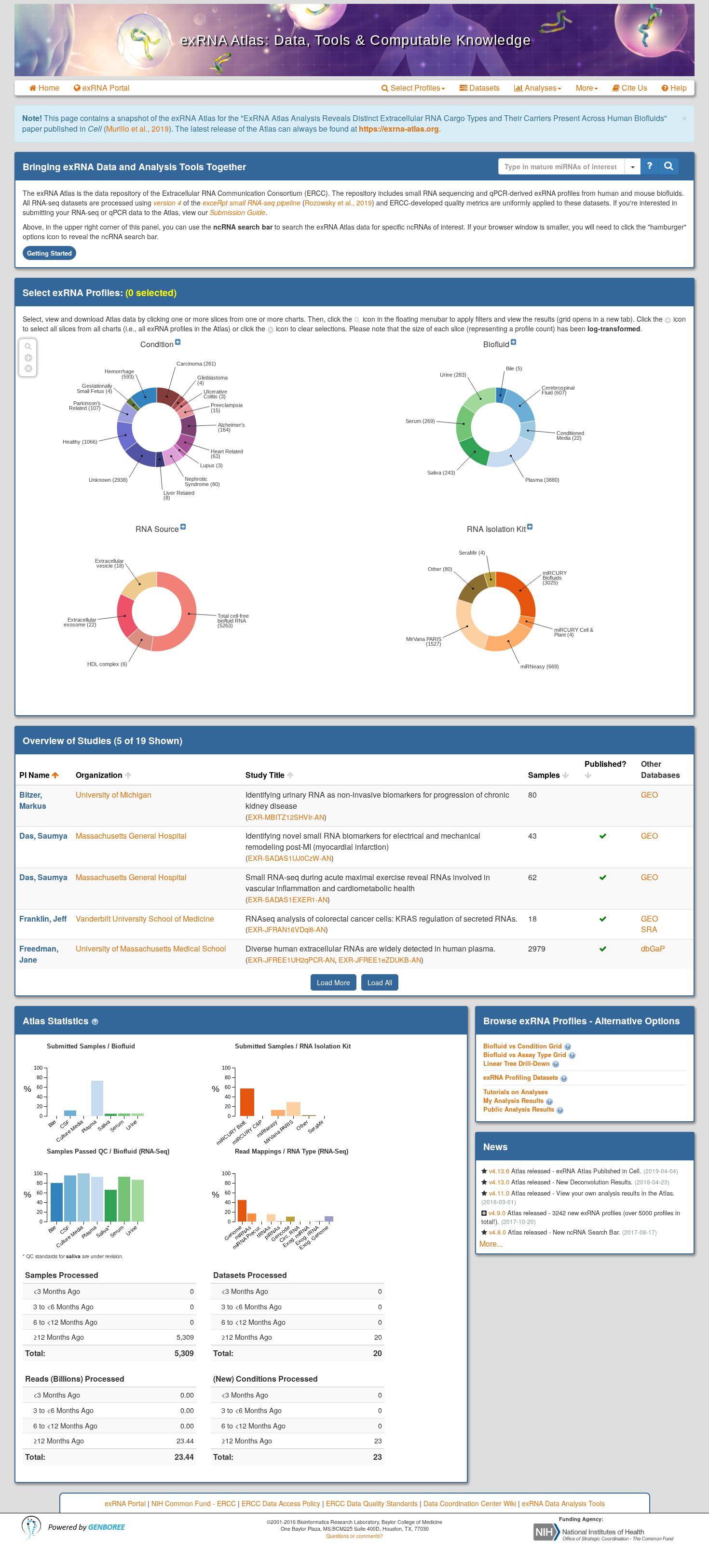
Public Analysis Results (518, 1109)
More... (491, 1243)
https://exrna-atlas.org (399, 128)
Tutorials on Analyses (515, 1092)
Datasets (483, 87)
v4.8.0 (497, 1232)
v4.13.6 (499, 1170)
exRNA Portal (105, 87)
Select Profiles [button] (414, 87)
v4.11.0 (499, 1192)
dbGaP (653, 948)
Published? (606, 764)
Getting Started (49, 253)
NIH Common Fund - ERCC (193, 1503)
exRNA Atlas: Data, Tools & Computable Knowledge (355, 40)
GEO (649, 794)
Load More (333, 982)
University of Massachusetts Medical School (151, 948)
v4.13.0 (499, 1181)
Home (48, 87)
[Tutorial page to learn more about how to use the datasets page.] (564, 1077)
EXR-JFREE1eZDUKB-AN (380, 959)
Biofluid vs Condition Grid (522, 1046)
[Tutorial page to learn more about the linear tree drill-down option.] (555, 1063)
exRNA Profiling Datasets (520, 1077)
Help (677, 87)
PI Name (35, 775)
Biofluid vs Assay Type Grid (524, 1054)
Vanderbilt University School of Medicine (145, 918)
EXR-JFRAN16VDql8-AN (287, 929)
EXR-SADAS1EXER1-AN (287, 899)
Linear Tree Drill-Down (516, 1063)
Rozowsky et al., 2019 (338, 202)
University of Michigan (113, 794)
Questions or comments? (354, 1535)
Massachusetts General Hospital (131, 835)
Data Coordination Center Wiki (469, 1503)
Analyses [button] (540, 87)
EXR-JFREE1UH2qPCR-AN (291, 959)
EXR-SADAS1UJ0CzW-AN (289, 858)
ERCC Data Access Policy (281, 1503)
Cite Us (633, 87)
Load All (380, 982)
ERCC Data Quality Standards (372, 1503)
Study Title (265, 775)
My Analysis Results (513, 1100)
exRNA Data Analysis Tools (563, 1503)
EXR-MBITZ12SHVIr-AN (286, 817)
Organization (100, 775)
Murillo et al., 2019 (137, 128)
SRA (649, 929)
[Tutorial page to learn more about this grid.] (568, 1046)
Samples (545, 775)
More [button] (584, 87)
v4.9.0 (497, 1212)
